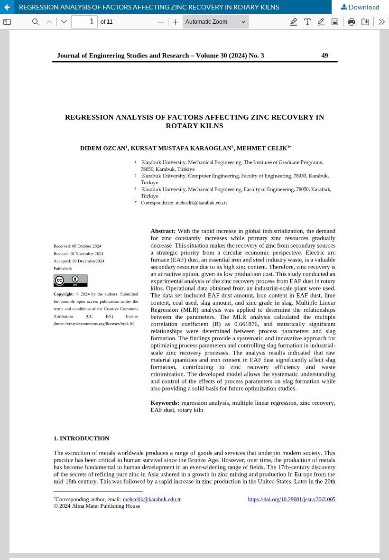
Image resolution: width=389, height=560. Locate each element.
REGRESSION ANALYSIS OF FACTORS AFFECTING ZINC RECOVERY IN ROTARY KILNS (149, 7)
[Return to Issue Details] (7, 7)
